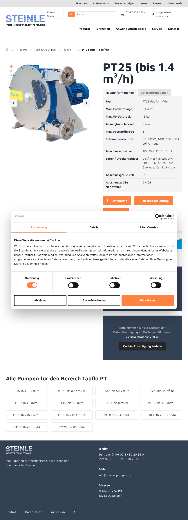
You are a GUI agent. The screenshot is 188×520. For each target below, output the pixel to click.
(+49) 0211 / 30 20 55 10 (127, 458)
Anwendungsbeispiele (131, 28)
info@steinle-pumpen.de (114, 475)
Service (157, 28)
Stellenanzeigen (125, 3)
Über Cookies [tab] (149, 227)
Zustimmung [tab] (39, 227)
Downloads (175, 3)
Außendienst (101, 3)
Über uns (81, 3)
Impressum (57, 512)
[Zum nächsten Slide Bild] (86, 103)
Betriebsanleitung (156, 200)
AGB (76, 512)
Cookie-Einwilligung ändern (142, 346)
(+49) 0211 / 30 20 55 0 (128, 454)
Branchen (103, 28)
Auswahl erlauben (94, 300)
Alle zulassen (147, 300)
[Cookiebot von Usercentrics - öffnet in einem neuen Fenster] (158, 216)
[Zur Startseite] (25, 21)
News (143, 3)
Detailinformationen (154, 92)
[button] (71, 14)
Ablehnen (40, 300)
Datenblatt (119, 200)
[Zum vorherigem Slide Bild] (13, 103)
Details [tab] (94, 227)
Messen (157, 3)
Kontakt (173, 28)
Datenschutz (33, 512)
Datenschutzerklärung (140, 336)
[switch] (73, 285)
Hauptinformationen (120, 92)
